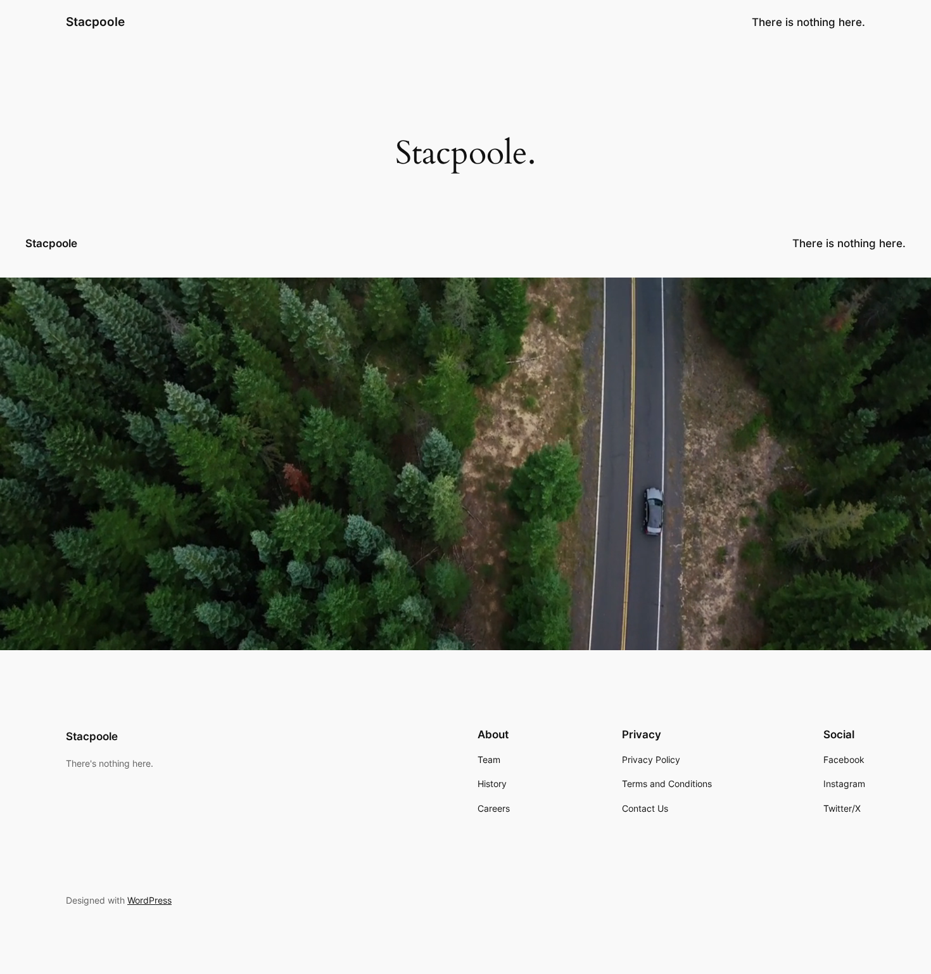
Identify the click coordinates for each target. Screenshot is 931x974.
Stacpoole (95, 21)
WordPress (149, 900)
